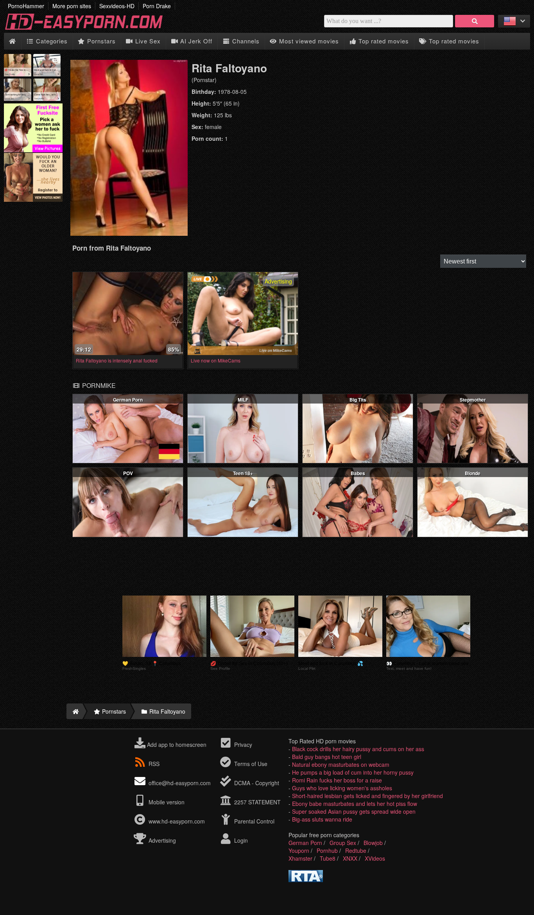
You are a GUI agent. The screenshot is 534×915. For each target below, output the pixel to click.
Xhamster (300, 858)
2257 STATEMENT (257, 802)
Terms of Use (250, 764)
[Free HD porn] (90, 29)
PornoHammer (26, 6)
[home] (74, 711)
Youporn (299, 850)
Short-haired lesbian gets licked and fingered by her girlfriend (367, 796)
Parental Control (253, 821)
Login (240, 840)
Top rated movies (383, 41)
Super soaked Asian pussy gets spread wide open (354, 811)
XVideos (375, 858)
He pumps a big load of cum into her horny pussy (353, 772)
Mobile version (166, 802)
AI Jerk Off (195, 41)
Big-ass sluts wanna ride (322, 819)
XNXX (350, 858)
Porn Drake (157, 6)
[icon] (12, 41)
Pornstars (100, 41)
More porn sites (71, 6)
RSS (154, 764)
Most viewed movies (308, 41)
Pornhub (327, 850)
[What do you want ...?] (474, 21)
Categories (51, 41)
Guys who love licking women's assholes (342, 788)
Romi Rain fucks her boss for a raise (337, 780)
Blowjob (373, 843)
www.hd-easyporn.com (177, 821)
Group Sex (343, 843)
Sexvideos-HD (116, 6)
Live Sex (147, 41)
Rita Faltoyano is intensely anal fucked (117, 360)
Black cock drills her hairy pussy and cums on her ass (358, 749)
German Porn (305, 843)
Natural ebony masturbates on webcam (340, 764)
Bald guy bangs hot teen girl (326, 757)
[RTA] (306, 880)
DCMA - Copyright (256, 783)
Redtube (355, 850)
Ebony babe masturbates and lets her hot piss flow (354, 803)
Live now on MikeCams (215, 360)
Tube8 (327, 858)
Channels (245, 41)
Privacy (242, 744)
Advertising (161, 840)
